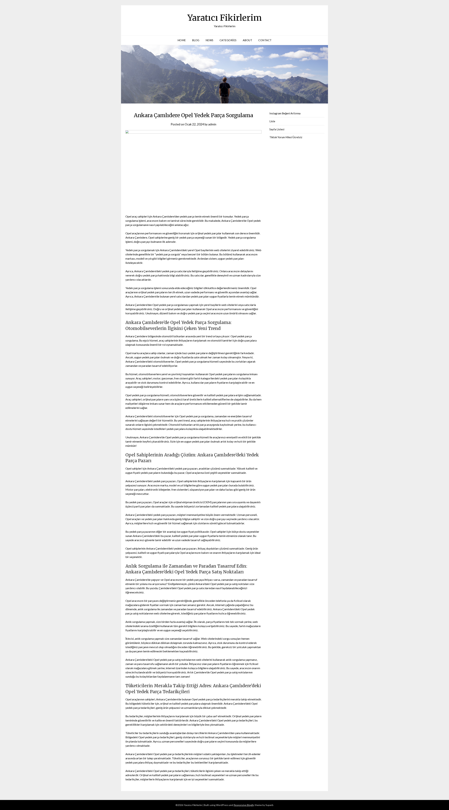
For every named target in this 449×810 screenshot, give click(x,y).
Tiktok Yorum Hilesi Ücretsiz (285, 137)
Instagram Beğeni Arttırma (284, 113)
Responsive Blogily (244, 805)
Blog (195, 40)
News (209, 40)
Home (181, 40)
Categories (228, 40)
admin (212, 124)
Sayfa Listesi (276, 129)
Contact (265, 40)
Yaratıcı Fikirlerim (224, 17)
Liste (272, 121)
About (247, 40)
